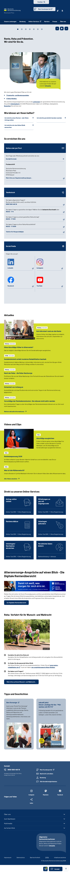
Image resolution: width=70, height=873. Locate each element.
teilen (31, 803)
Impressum (7, 857)
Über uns (63, 21)
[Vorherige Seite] (57, 28)
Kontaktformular (11, 159)
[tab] (17, 29)
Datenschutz (21, 857)
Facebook (11, 286)
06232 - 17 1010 (10, 219)
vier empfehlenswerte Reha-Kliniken (43, 667)
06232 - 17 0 (10, 211)
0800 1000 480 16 (11, 204)
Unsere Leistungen (10, 21)
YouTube (39, 286)
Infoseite (52, 845)
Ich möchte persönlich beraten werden (49, 118)
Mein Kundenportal (44, 9)
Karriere (46, 21)
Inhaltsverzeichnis (60, 857)
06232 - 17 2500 (11, 226)
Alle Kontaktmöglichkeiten (48, 781)
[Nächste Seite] (66, 28)
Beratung (23, 21)
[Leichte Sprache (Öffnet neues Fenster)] (62, 11)
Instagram (40, 268)
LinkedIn (10, 268)
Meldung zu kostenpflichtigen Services (46, 91)
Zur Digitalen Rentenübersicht (16, 602)
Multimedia (8, 823)
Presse (54, 21)
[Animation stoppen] (62, 28)
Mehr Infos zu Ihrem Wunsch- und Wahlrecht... (21, 682)
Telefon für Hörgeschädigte (15, 231)
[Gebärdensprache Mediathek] (58, 11)
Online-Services (34, 21)
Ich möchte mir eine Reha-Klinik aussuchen (15, 126)
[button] (55, 869)
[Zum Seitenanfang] (66, 869)
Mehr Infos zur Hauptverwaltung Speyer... (19, 178)
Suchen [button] (40, 2)
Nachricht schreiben (46, 773)
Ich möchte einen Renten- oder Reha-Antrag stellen (17, 119)
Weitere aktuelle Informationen (14, 411)
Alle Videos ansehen (11, 479)
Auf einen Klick (9, 828)
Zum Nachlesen (9, 819)
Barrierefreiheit (35, 857)
